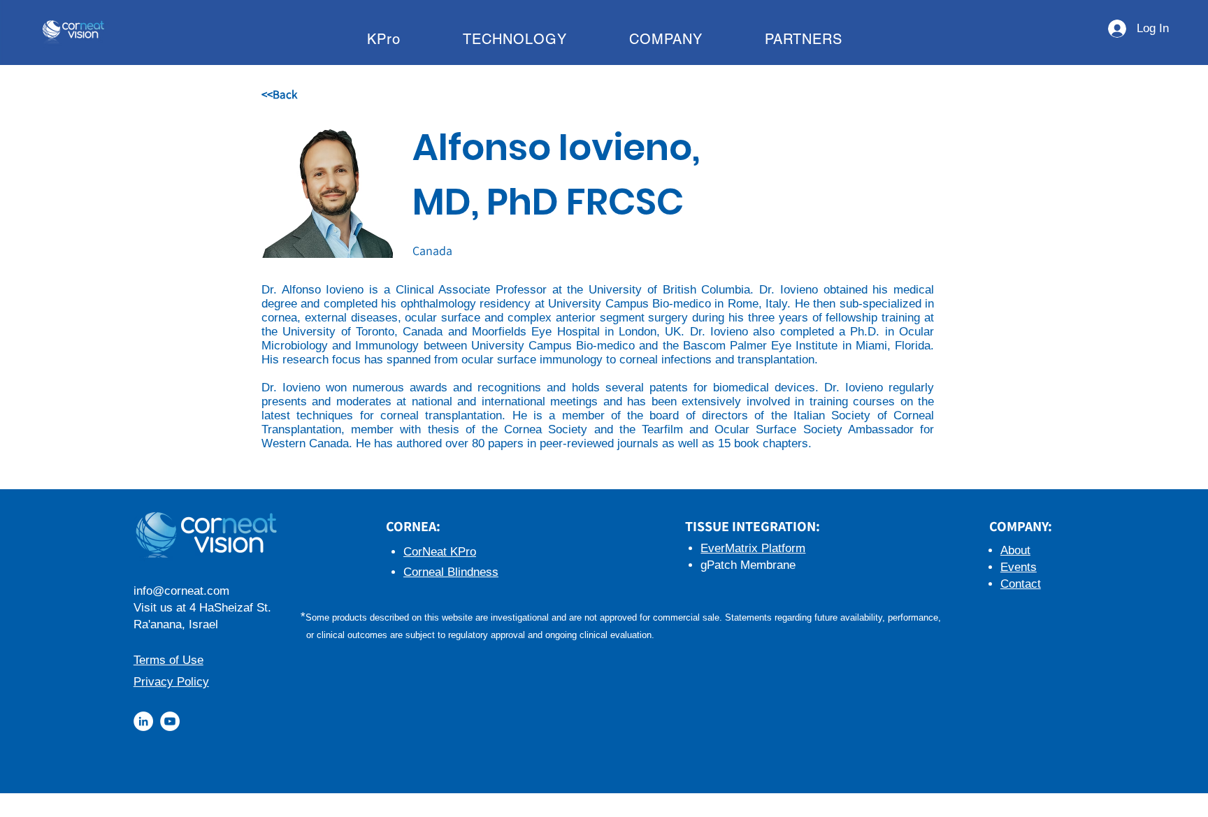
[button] (383, 39)
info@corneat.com (181, 591)
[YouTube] (170, 721)
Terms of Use (168, 660)
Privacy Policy (171, 681)
